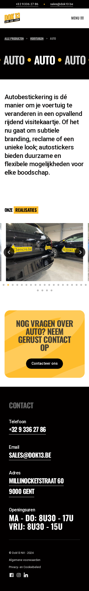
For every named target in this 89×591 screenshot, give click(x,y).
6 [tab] (25, 285)
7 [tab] (30, 285)
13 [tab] (57, 285)
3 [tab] (11, 285)
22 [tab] (45, 290)
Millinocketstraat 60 (36, 480)
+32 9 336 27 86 (27, 429)
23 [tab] (50, 290)
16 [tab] (71, 285)
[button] (78, 18)
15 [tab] (66, 285)
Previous (9, 252)
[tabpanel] (44, 252)
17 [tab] (75, 285)
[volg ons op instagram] (18, 574)
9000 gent (21, 491)
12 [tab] (52, 285)
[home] (11, 18)
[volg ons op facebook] (11, 574)
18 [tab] (80, 285)
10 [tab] (43, 285)
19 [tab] (84, 285)
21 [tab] (41, 290)
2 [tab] (7, 285)
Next (80, 252)
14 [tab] (61, 285)
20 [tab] (36, 290)
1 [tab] (2, 285)
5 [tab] (20, 285)
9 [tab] (39, 285)
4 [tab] (16, 285)
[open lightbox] (44, 252)
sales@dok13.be (30, 454)
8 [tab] (34, 285)
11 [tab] (48, 285)
